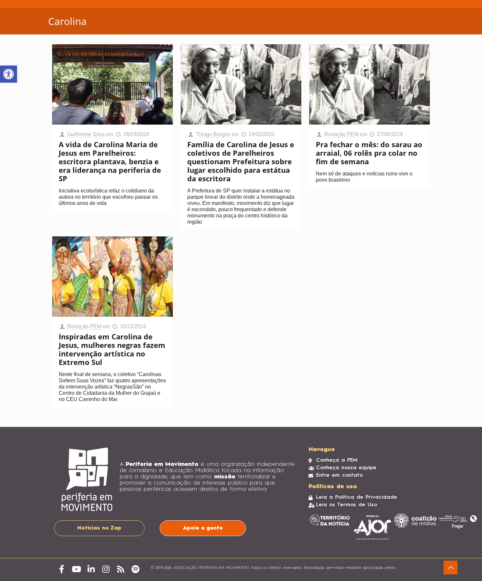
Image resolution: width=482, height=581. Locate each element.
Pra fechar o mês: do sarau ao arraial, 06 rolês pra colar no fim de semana (369, 152)
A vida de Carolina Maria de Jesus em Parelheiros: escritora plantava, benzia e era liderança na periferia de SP (110, 161)
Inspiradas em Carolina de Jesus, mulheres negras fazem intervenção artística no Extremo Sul (112, 349)
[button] (8, 74)
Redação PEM (341, 134)
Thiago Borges (213, 134)
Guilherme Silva (86, 134)
